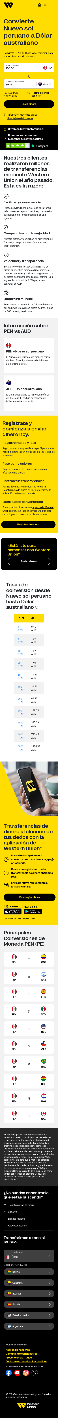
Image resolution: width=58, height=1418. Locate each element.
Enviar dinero (29, 561)
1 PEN (20, 628)
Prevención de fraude (19, 1357)
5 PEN (20, 640)
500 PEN (20, 712)
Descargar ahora (29, 897)
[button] (41, 5)
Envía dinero (29, 104)
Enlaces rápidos (16, 1218)
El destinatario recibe (15, 81)
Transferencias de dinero (21, 1205)
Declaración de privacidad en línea (26, 1361)
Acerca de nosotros (18, 1350)
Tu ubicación (18, 1252)
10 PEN (20, 652)
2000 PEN (20, 736)
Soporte (12, 1211)
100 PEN (20, 688)
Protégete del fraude (20, 118)
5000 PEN (20, 748)
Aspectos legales (17, 1225)
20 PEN (20, 664)
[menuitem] (8, 5)
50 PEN (20, 676)
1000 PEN (20, 724)
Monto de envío (12, 65)
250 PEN (20, 700)
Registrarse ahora (28, 524)
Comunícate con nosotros (21, 1353)
